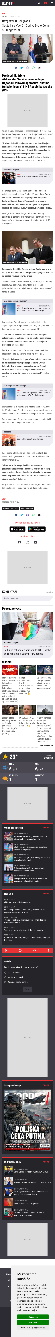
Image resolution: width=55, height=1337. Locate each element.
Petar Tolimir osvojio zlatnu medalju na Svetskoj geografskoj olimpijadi (27, 857)
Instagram (27, 542)
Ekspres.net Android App (37, 529)
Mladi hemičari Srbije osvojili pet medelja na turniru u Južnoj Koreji (27, 847)
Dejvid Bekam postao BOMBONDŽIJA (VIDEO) (27, 1170)
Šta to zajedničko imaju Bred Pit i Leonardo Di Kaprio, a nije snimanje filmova (27, 1191)
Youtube (35, 542)
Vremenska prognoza (27, 756)
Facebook (19, 542)
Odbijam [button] (33, 1322)
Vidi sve (46, 828)
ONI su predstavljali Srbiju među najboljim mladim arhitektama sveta (27, 868)
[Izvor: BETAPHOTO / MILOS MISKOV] (27, 247)
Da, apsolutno (13, 972)
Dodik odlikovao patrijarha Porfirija (27, 438)
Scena (10, 1286)
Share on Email (39, 68)
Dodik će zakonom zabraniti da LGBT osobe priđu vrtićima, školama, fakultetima (27, 635)
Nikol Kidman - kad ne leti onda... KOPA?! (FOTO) (27, 1181)
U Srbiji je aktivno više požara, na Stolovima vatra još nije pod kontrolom (27, 937)
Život (10, 1292)
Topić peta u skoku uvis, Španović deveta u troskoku (27, 928)
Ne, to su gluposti (15, 977)
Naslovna (10, 1274)
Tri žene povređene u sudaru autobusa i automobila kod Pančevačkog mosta (27, 920)
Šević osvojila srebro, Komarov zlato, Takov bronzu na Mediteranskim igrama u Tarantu (27, 910)
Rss (49, 950)
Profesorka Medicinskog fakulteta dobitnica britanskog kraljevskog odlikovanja (27, 836)
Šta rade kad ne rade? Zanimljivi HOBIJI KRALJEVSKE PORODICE (27, 1212)
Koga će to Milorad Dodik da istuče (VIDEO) (27, 176)
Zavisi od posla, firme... (18, 982)
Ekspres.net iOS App (17, 529)
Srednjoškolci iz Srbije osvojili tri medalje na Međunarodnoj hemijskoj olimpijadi (27, 878)
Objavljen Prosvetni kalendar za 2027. (27, 901)
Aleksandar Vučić (10, 508)
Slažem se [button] (33, 1317)
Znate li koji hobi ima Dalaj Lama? (27, 1202)
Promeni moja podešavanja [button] (33, 1328)
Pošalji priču (45, 3)
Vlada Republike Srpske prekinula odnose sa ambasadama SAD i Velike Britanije (27, 307)
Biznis (10, 1280)
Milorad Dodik (27, 508)
